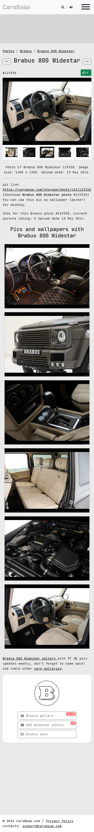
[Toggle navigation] (84, 7)
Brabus (26, 51)
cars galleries (48, 668)
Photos (8, 51)
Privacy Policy (59, 821)
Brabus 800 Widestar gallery (30, 658)
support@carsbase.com (42, 826)
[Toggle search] (62, 7)
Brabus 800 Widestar (56, 51)
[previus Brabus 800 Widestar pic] (7, 61)
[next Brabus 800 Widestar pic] (87, 61)
